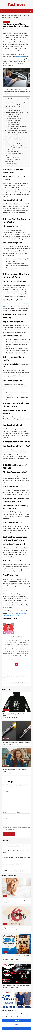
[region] (16, 1020)
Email (19, 812)
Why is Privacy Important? (14, 120)
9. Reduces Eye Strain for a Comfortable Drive (17, 146)
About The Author (12, 163)
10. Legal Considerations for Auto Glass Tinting (15, 154)
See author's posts (16, 660)
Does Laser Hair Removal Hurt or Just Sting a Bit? (15, 846)
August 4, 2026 (14, 773)
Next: (16, 682)
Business (5, 952)
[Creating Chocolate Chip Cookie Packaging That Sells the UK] (16, 944)
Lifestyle (5, 924)
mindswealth (6, 959)
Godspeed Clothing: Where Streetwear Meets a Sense (15, 851)
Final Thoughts (9, 161)
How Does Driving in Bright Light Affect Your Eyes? (18, 148)
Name (5, 812)
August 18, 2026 (13, 744)
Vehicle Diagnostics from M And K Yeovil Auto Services (15, 865)
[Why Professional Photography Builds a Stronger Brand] (16, 757)
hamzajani (6, 930)
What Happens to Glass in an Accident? (17, 132)
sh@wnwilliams (7, 773)
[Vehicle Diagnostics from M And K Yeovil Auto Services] (16, 974)
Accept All (16, 1020)
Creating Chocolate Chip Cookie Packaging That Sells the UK (16, 858)
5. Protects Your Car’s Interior (12, 124)
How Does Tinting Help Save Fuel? (16, 138)
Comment (6, 791)
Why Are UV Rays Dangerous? (15, 114)
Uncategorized (6, 22)
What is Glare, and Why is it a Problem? (17, 103)
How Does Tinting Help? (14, 104)
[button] (3, 11)
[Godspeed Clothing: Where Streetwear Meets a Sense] (16, 916)
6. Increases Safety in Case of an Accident (15, 130)
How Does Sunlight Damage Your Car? (17, 126)
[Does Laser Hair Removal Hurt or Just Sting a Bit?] (16, 888)
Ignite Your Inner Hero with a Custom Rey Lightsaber (16, 742)
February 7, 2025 (15, 28)
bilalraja (5, 902)
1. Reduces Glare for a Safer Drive (13, 101)
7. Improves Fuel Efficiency (12, 136)
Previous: (15, 676)
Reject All (16, 1028)
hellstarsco (6, 717)
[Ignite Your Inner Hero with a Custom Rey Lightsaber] (16, 731)
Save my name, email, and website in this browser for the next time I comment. (16, 828)
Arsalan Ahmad (7, 28)
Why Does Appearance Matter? (15, 142)
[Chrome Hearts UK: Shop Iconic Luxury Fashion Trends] (16, 702)
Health (4, 896)
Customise (16, 1024)
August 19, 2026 (13, 717)
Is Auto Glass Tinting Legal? (15, 157)
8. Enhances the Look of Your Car (13, 140)
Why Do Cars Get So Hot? (14, 108)
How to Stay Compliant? (14, 159)
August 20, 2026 (12, 902)
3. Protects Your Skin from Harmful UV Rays (16, 112)
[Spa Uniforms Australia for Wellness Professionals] (16, 1001)
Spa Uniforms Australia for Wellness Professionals (16, 870)
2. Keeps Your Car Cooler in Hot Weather (15, 106)
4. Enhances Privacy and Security (13, 118)
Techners (16, 4)
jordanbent (6, 744)
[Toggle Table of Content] (27, 98)
